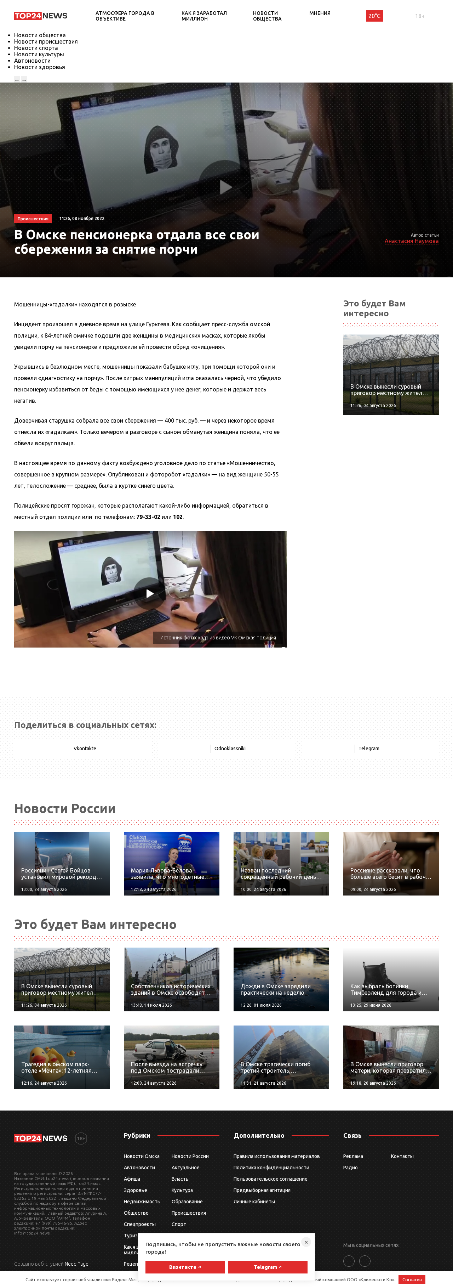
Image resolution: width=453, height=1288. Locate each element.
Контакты (402, 1156)
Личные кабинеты (254, 1201)
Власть (180, 1179)
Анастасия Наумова (412, 241)
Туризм (132, 1235)
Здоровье (135, 1190)
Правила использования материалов (277, 1156)
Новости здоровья (39, 67)
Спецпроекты (140, 1224)
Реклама (353, 1156)
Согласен (412, 1279)
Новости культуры (39, 54)
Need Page (76, 1264)
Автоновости (32, 60)
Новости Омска (142, 1156)
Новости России (190, 1156)
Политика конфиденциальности (271, 1167)
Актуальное (186, 1167)
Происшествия (189, 1213)
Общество (136, 1213)
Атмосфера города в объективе (125, 16)
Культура (182, 1190)
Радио (350, 1167)
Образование (187, 1201)
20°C (374, 16)
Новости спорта (36, 48)
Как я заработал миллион (204, 16)
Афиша (132, 1179)
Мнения (320, 13)
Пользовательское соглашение (271, 1179)
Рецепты (134, 1264)
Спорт (179, 1224)
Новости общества (267, 16)
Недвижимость (142, 1201)
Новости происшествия (46, 41)
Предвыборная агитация (262, 1190)
